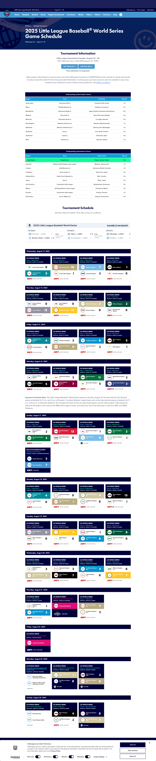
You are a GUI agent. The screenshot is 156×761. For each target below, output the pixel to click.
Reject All (133, 756)
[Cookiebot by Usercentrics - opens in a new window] (15, 757)
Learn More (36, 470)
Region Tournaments (56, 15)
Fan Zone (106, 15)
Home (17, 15)
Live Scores (71, 15)
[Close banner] (149, 743)
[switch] (55, 756)
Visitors (97, 15)
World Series (150, 10)
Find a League (141, 10)
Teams (43, 15)
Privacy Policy (55, 751)
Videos (88, 15)
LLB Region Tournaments (40, 26)
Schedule (25, 15)
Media (80, 15)
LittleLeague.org (130, 10)
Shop (115, 15)
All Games (28, 26)
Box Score (39, 278)
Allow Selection (133, 750)
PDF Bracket (69, 66)
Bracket (35, 15)
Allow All (133, 745)
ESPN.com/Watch (103, 82)
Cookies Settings (99, 756)
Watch (34, 278)
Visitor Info (86, 66)
